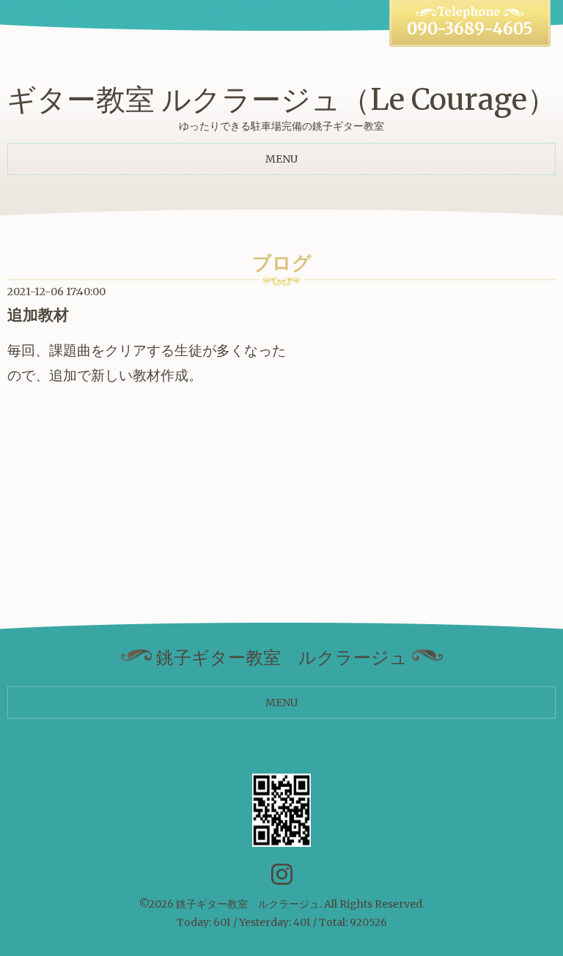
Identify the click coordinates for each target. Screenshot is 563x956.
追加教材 (38, 315)
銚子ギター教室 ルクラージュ (248, 904)
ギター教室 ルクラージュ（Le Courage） (281, 99)
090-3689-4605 (470, 28)
